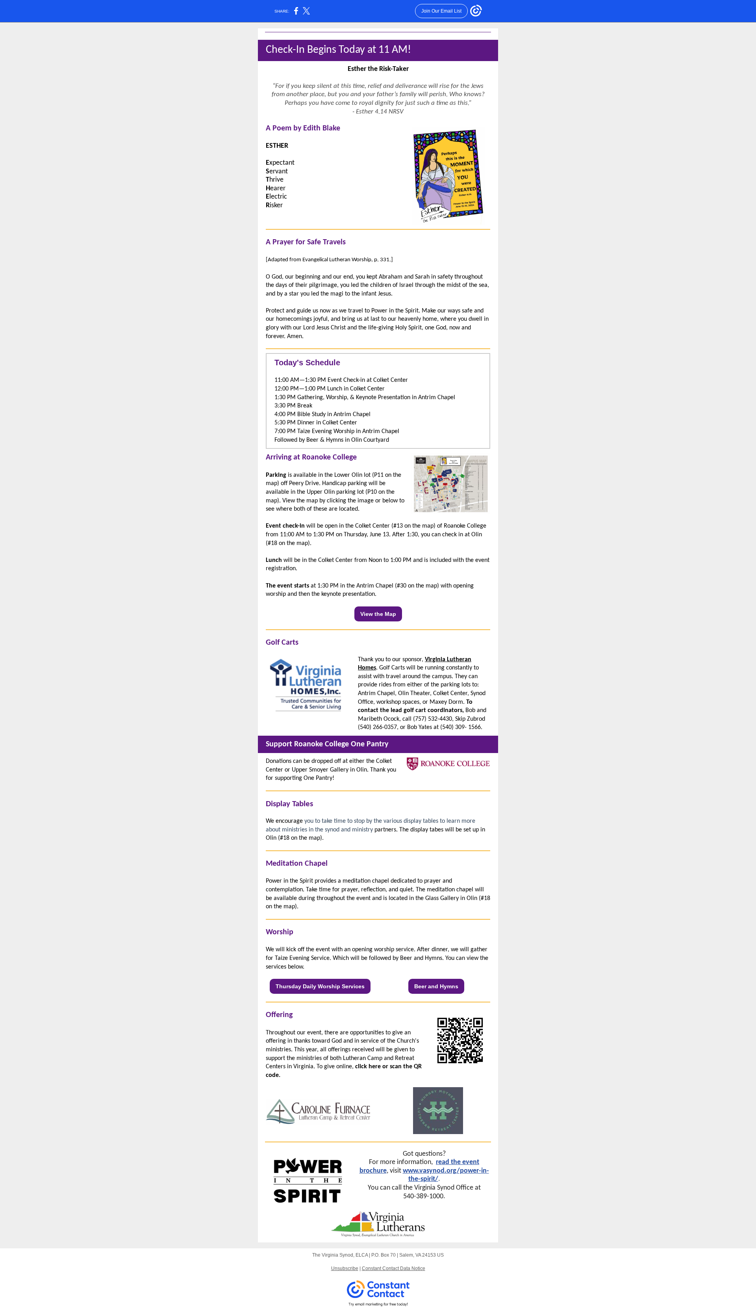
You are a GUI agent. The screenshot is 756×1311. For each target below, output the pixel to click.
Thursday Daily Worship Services (320, 986)
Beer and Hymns (436, 986)
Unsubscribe (344, 1268)
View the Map (378, 614)
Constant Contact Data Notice (393, 1268)
